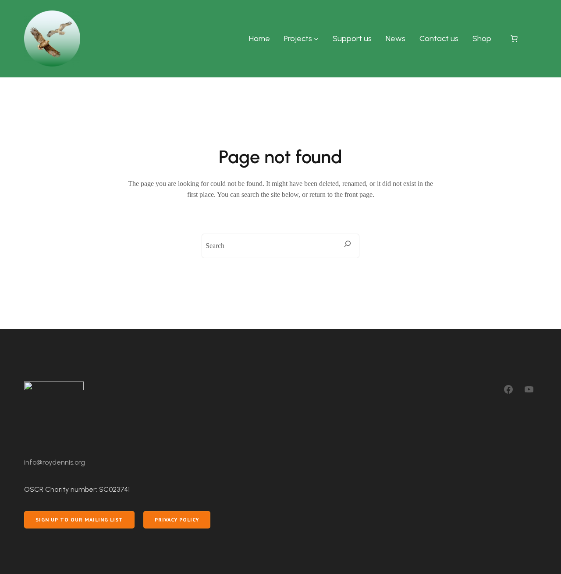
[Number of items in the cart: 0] (514, 38)
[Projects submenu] (316, 38)
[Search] (347, 244)
